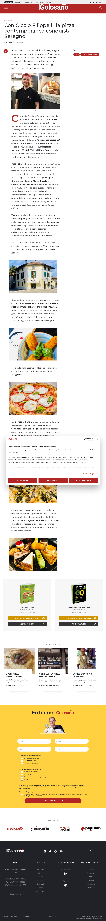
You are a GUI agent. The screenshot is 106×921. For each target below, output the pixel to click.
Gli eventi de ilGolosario (31, 763)
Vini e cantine (28, 774)
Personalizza (52, 480)
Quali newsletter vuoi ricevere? (30, 755)
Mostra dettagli (88, 474)
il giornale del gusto (89, 54)
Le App (49, 2)
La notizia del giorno (30, 761)
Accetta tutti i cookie (83, 480)
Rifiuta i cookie (22, 480)
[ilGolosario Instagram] (100, 2)
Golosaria (18, 2)
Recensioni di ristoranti (31, 772)
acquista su (27, 618)
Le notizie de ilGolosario (31, 758)
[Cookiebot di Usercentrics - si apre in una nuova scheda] (85, 439)
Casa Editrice (28, 2)
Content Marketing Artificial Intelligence (88, 918)
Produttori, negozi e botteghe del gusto (36, 777)
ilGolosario (8, 2)
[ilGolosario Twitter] (93, 2)
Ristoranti (8, 21)
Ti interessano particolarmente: (30, 769)
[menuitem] (15, 894)
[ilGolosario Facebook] (90, 2)
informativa (49, 794)
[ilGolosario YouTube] (97, 2)
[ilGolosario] (53, 6)
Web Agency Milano (95, 916)
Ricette (26, 779)
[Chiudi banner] (97, 439)
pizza (77, 54)
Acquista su (27, 624)
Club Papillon (40, 2)
